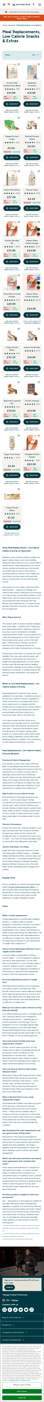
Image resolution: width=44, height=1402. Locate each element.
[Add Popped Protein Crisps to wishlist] (18, 118)
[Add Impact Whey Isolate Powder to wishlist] (39, 222)
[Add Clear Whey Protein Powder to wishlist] (18, 275)
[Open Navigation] (4, 4)
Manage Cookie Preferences (15, 1295)
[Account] (34, 4)
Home (5, 25)
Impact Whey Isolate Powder (32, 242)
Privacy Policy (13, 1380)
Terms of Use (25, 1380)
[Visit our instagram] (4, 1310)
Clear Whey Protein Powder (12, 295)
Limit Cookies (22, 1391)
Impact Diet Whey (12, 190)
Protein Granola (32, 401)
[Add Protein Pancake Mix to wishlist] (18, 222)
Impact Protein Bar (32, 347)
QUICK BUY (13, 104)
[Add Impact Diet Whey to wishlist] (18, 171)
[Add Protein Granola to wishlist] (39, 382)
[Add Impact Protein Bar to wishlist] (39, 329)
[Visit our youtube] (26, 1310)
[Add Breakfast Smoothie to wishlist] (39, 64)
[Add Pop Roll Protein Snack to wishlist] (39, 118)
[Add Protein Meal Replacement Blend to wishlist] (18, 64)
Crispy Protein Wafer (12, 348)
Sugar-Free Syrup (12, 454)
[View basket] (40, 4)
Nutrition (12, 25)
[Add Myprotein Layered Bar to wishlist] (18, 382)
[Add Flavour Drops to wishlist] (39, 171)
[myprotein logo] (21, 4)
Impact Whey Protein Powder (32, 295)
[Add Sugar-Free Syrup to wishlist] (18, 435)
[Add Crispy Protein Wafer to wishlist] (18, 329)
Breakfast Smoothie (32, 84)
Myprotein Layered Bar (12, 402)
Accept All (22, 1398)
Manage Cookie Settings (22, 1385)
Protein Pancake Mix (12, 242)
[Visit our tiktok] (15, 1310)
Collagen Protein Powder (32, 455)
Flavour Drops (32, 190)
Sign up (9, 1287)
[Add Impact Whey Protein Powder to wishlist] (39, 275)
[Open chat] (31, 1310)
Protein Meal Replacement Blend (11, 84)
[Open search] (9, 4)
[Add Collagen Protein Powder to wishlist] (39, 435)
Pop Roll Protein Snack (32, 137)
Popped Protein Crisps (12, 137)
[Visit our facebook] (10, 1310)
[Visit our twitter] (21, 1310)
